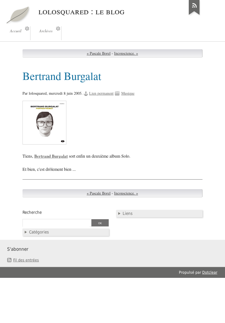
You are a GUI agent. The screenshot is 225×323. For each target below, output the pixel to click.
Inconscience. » (126, 53)
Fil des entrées (26, 260)
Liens (128, 213)
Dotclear (209, 272)
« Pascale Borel (99, 53)
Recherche (32, 212)
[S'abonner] (194, 14)
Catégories (39, 232)
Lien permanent (101, 93)
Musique (127, 93)
